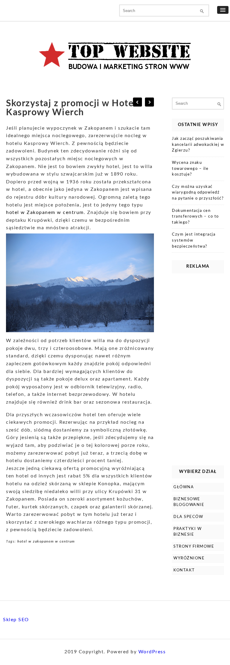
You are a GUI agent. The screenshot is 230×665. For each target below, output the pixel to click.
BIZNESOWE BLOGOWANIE (188, 502)
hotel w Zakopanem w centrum (45, 212)
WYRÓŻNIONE (189, 558)
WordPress (152, 651)
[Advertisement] (198, 368)
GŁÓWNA (183, 487)
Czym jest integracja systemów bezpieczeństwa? (193, 240)
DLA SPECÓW (188, 517)
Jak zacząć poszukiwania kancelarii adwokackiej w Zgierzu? (198, 144)
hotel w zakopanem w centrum (46, 541)
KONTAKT (184, 570)
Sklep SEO (16, 619)
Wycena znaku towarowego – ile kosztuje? (190, 168)
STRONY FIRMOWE (193, 547)
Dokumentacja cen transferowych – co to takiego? (195, 216)
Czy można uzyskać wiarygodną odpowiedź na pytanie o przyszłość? (198, 192)
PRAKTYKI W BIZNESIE (187, 532)
